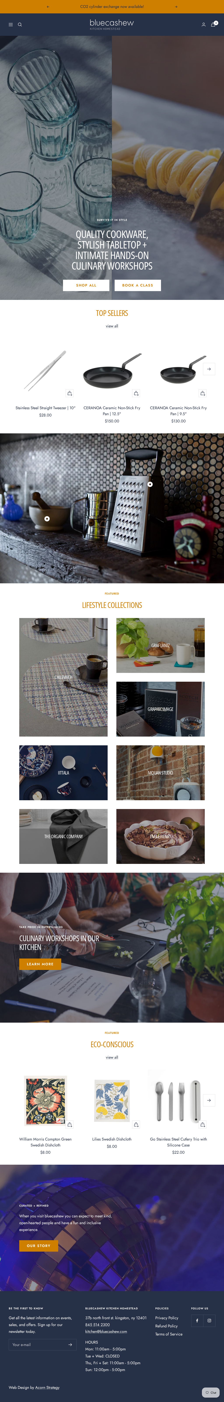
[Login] (204, 24)
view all (112, 326)
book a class (137, 285)
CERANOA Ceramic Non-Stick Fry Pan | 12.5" (112, 411)
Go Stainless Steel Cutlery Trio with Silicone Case (178, 1142)
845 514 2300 (97, 1325)
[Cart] (213, 24)
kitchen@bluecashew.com (106, 1331)
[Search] (20, 25)
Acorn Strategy (47, 1387)
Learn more (40, 964)
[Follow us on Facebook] (197, 1321)
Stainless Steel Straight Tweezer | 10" (45, 408)
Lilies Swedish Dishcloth (111, 1139)
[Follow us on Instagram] (209, 1321)
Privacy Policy (166, 1318)
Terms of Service (168, 1334)
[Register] (70, 1344)
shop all (86, 285)
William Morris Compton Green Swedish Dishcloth (45, 1142)
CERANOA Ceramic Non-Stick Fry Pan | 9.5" (178, 411)
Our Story (39, 1245)
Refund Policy (166, 1326)
